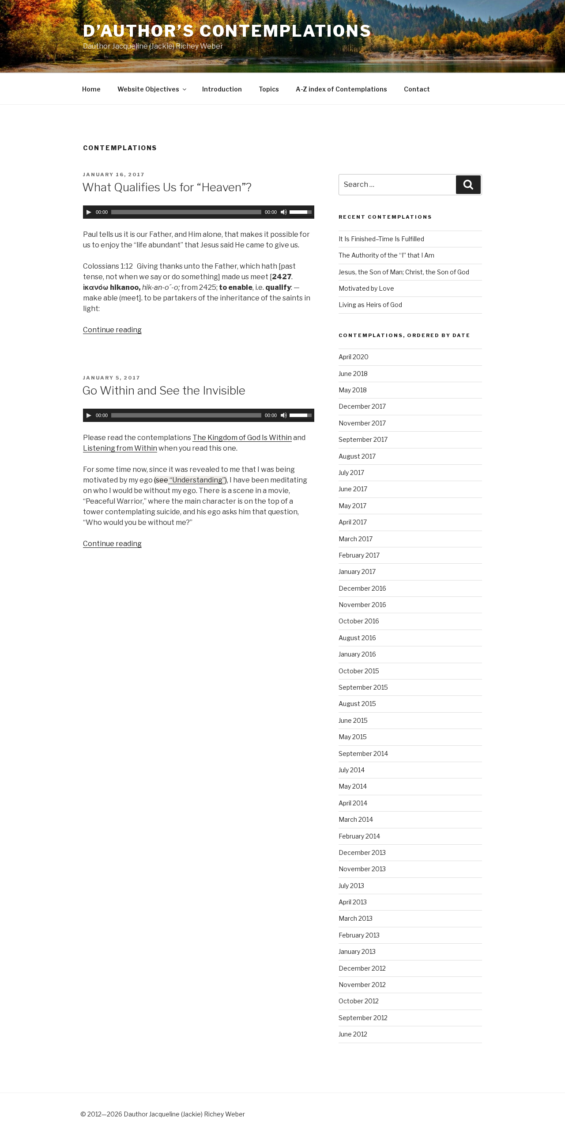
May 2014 (353, 786)
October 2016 (359, 621)
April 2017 (353, 522)
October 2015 (359, 671)
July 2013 (351, 885)
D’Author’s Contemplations (227, 31)
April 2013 (353, 902)
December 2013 (362, 852)
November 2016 (362, 604)
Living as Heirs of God (370, 304)
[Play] (88, 212)
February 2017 (359, 555)
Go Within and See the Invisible (163, 390)
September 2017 (363, 439)
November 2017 (362, 423)
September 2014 (363, 753)
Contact (417, 89)
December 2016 (362, 588)
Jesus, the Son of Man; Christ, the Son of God (404, 272)
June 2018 (353, 373)
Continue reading (112, 330)
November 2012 (362, 984)
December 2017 (362, 406)
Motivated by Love (366, 288)
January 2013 (357, 951)
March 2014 (356, 819)
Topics (269, 89)
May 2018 (353, 390)
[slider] (302, 211)
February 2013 (359, 935)
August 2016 (357, 638)
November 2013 (362, 869)
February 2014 (359, 836)
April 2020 (354, 357)
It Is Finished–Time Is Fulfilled (381, 239)
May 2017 (352, 505)
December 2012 (362, 968)
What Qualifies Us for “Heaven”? (167, 187)
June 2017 (353, 489)
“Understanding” (196, 480)
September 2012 (363, 1017)
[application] (198, 212)
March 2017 (356, 539)
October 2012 (359, 1001)
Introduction (222, 89)
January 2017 (357, 571)
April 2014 (353, 803)
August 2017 (357, 456)
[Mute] (283, 212)
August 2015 (357, 703)
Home (91, 89)
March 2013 (356, 918)
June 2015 (353, 720)
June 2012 (353, 1034)
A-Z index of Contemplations (341, 89)
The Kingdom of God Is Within (242, 437)
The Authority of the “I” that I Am (386, 255)
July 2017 (351, 472)
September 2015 (363, 687)
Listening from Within (120, 448)
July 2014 (352, 770)
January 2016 (357, 654)
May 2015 (353, 736)
